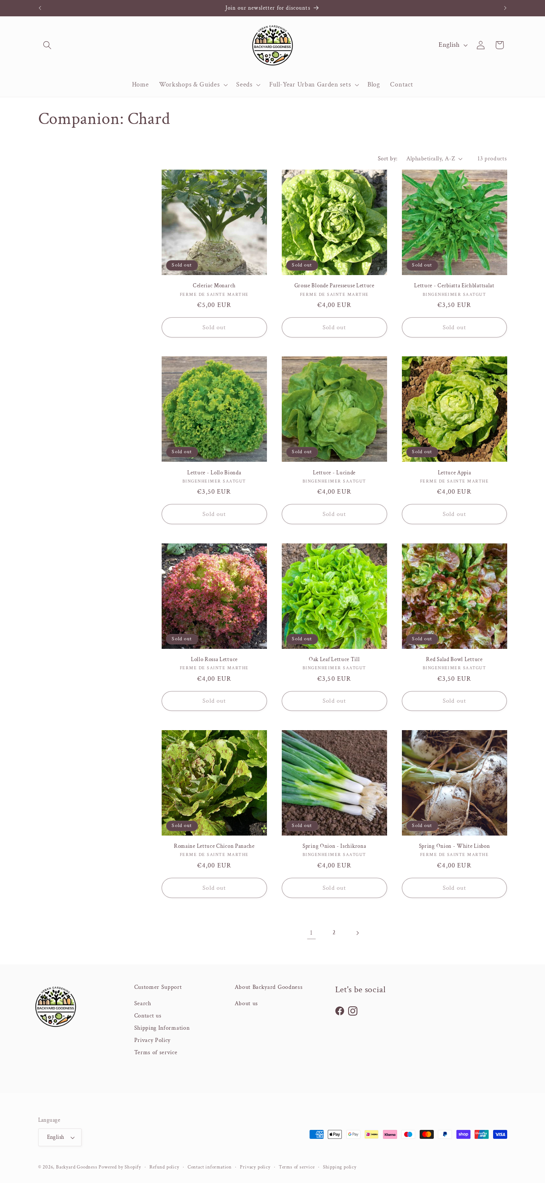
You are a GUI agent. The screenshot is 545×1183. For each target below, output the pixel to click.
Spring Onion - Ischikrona (334, 846)
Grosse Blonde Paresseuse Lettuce (334, 285)
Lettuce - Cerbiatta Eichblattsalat (454, 285)
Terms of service (156, 1052)
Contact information (210, 1167)
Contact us (148, 1016)
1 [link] (311, 932)
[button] (47, 45)
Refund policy (164, 1167)
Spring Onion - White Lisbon (454, 846)
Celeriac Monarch (214, 285)
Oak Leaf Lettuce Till (334, 659)
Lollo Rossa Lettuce (214, 659)
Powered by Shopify (120, 1167)
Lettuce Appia (454, 472)
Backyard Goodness (77, 1167)
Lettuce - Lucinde (334, 472)
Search (142, 1003)
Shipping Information (162, 1028)
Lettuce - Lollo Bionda (214, 472)
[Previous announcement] (40, 8)
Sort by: (388, 159)
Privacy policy (255, 1167)
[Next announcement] (505, 8)
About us (246, 1003)
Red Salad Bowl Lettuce (454, 659)
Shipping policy (340, 1167)
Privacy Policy (152, 1040)
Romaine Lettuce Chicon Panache (214, 846)
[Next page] (357, 933)
